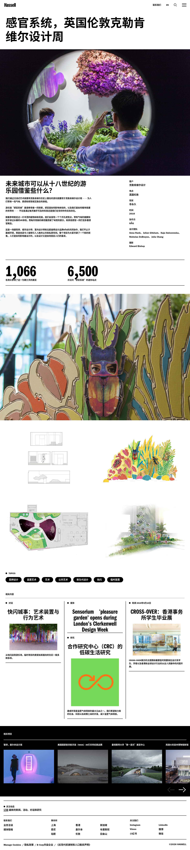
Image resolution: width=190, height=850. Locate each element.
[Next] (182, 789)
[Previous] (170, 789)
